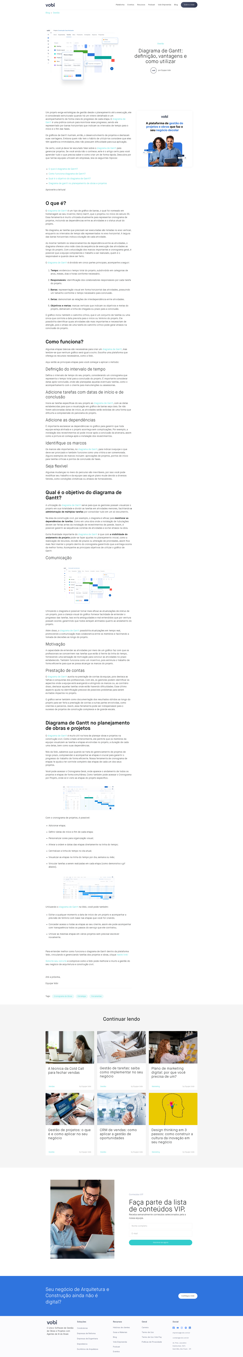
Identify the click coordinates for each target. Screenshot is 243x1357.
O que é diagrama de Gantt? (63, 169)
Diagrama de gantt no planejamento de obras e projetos (78, 183)
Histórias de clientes (121, 1327)
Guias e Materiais (120, 1332)
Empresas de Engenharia (87, 1339)
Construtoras (82, 1328)
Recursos (141, 5)
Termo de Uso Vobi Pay (152, 1337)
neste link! (122, 955)
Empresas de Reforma (86, 1333)
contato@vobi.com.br (181, 1338)
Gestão (56, 13)
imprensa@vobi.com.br (181, 1333)
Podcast (151, 5)
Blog (176, 5)
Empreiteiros (82, 1344)
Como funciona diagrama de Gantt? (67, 174)
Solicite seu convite (56, 961)
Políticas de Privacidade (152, 1342)
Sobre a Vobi (189, 5)
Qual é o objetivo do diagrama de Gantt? (70, 179)
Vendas (52, 1086)
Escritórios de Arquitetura (87, 1349)
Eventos (130, 5)
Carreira (145, 1327)
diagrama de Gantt (106, 148)
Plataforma (120, 5)
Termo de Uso (148, 1332)
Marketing (156, 1086)
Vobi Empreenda (164, 5)
